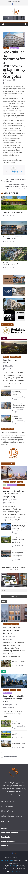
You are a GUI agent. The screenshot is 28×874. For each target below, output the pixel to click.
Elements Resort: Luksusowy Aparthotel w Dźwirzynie (18, 393)
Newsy (4, 485)
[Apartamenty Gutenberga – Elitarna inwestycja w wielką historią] (14, 473)
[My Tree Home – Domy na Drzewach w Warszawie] (6, 664)
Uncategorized (6, 487)
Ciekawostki (5, 48)
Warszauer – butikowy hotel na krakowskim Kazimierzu (12, 630)
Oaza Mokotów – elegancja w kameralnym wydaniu (13, 237)
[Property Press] (3, 24)
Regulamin (5, 837)
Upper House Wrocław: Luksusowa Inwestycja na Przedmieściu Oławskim (18, 405)
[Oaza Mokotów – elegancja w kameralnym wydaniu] (14, 222)
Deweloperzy (13, 482)
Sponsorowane (21, 485)
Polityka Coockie (8, 841)
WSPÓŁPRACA (6, 821)
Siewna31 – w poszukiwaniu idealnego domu (19, 722)
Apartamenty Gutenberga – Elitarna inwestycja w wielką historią (13, 494)
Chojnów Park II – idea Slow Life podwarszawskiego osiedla (14, 699)
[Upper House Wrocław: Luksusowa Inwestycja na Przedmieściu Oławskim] (6, 408)
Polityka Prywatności (9, 832)
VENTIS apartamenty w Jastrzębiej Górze (11, 263)
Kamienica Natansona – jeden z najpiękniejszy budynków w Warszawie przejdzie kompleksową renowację (15, 186)
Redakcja (4, 828)
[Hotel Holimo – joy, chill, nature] (14, 347)
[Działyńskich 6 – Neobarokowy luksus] (6, 420)
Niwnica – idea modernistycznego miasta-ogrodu (18, 743)
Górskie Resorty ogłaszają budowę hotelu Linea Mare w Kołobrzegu (18, 526)
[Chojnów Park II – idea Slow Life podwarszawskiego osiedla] (14, 681)
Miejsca (18, 356)
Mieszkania (20, 482)
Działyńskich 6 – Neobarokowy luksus (17, 417)
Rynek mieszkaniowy (14, 48)
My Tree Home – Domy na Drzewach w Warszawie (18, 662)
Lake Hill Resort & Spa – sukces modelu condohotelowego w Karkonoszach (18, 554)
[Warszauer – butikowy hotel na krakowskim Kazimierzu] (14, 613)
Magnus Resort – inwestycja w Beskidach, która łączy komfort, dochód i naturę (18, 540)
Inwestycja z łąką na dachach (13, 212)
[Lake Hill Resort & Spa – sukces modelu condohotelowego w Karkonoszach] (6, 557)
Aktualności (5, 356)
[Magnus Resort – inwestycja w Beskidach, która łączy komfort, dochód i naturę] (6, 542)
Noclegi (16, 624)
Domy (19, 689)
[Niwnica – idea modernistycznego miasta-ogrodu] (6, 745)
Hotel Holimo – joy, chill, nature (12, 361)
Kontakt (4, 845)
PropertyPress (9, 83)
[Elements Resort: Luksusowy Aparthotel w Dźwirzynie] (6, 395)
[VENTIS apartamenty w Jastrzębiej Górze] (14, 248)
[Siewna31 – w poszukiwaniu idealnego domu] (6, 725)
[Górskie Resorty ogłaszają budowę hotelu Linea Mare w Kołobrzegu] (6, 529)
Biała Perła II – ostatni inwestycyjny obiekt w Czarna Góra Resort (14, 180)
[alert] (14, 756)
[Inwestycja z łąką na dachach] (14, 197)
